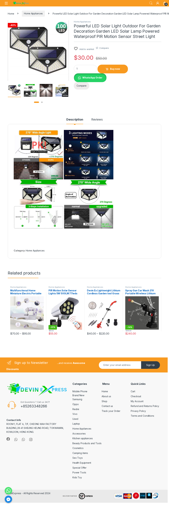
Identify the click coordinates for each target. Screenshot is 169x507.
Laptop (76, 423)
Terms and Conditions (142, 415)
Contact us (107, 406)
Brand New (78, 395)
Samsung (77, 399)
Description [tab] (74, 119)
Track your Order (111, 411)
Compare (104, 48)
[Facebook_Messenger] (8, 499)
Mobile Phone (79, 391)
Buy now (115, 68)
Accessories (78, 433)
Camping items (80, 453)
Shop (104, 401)
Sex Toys (77, 457)
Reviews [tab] (97, 119)
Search (151, 3)
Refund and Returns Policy (145, 406)
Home (11, 13)
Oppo (75, 404)
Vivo (74, 414)
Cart (133, 391)
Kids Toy (77, 477)
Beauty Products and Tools (86, 443)
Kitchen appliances (82, 438)
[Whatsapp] (8, 490)
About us (106, 396)
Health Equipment (81, 462)
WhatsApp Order (92, 77)
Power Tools (79, 472)
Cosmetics (78, 448)
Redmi (75, 409)
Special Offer (79, 467)
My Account (137, 401)
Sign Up (150, 365)
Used (75, 418)
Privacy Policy (138, 411)
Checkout (136, 396)
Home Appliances (33, 13)
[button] (65, 24)
